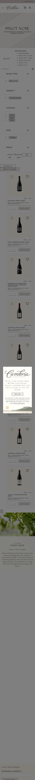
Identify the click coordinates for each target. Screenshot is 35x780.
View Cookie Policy (19, 403)
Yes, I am (17, 394)
